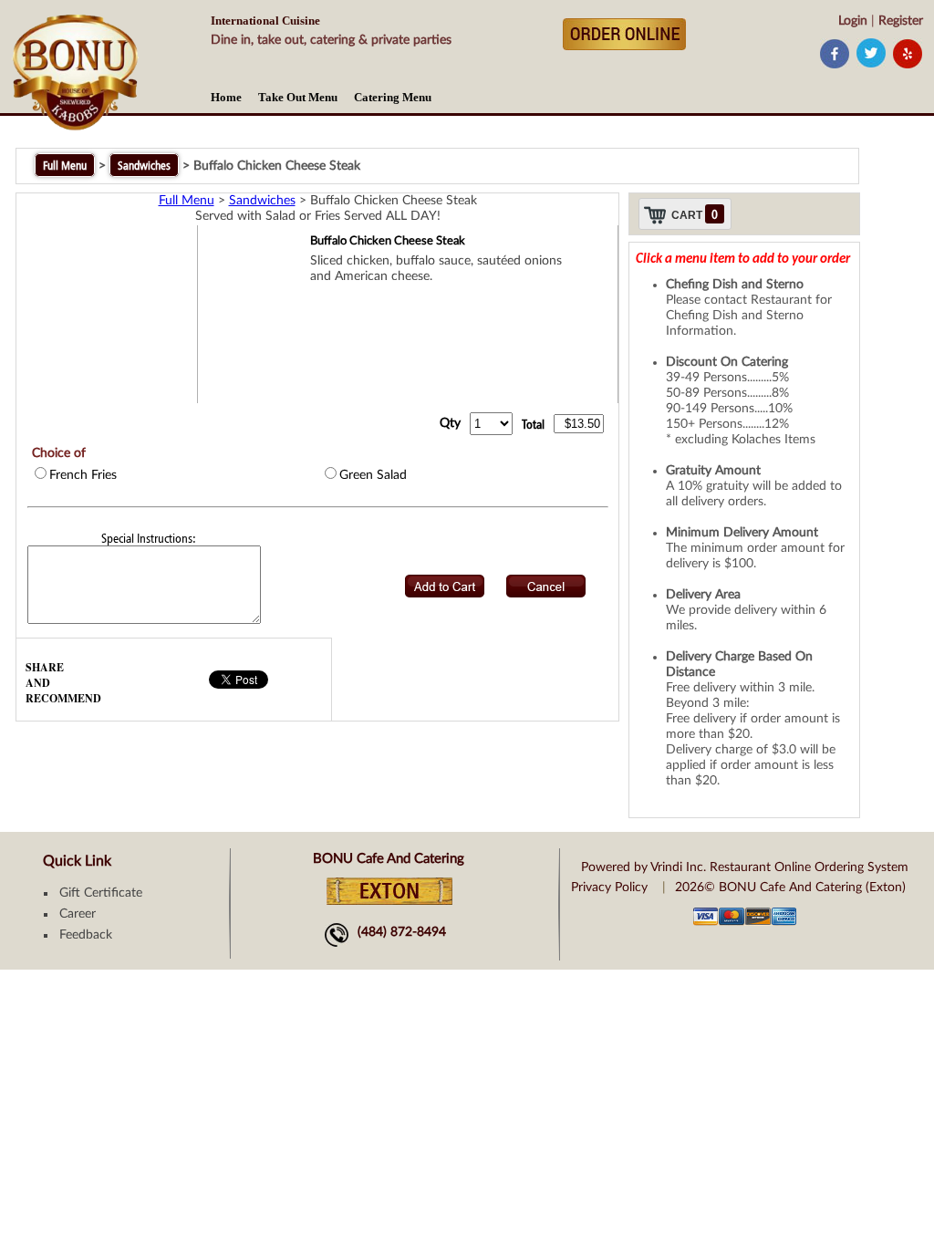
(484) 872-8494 (402, 932)
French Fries (83, 475)
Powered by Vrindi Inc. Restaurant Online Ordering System (744, 867)
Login (852, 21)
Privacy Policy (609, 887)
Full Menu (65, 165)
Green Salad (373, 475)
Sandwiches (144, 165)
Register (900, 21)
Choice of (59, 453)
